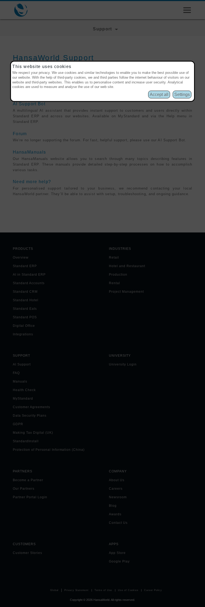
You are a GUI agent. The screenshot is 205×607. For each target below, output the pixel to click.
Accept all (159, 94)
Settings (182, 94)
